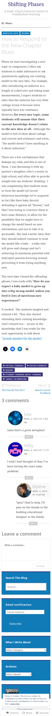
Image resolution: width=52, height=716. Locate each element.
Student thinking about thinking (23, 374)
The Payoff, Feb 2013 (13, 387)
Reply (29, 437)
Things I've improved (16, 379)
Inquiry (9, 370)
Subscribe (16, 623)
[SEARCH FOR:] (26, 586)
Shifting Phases (26, 4)
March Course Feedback (42, 388)
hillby (28, 445)
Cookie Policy (15, 704)
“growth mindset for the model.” (22, 338)
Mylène (25, 33)
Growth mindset (38, 365)
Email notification (18, 604)
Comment (40, 566)
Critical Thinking (14, 365)
